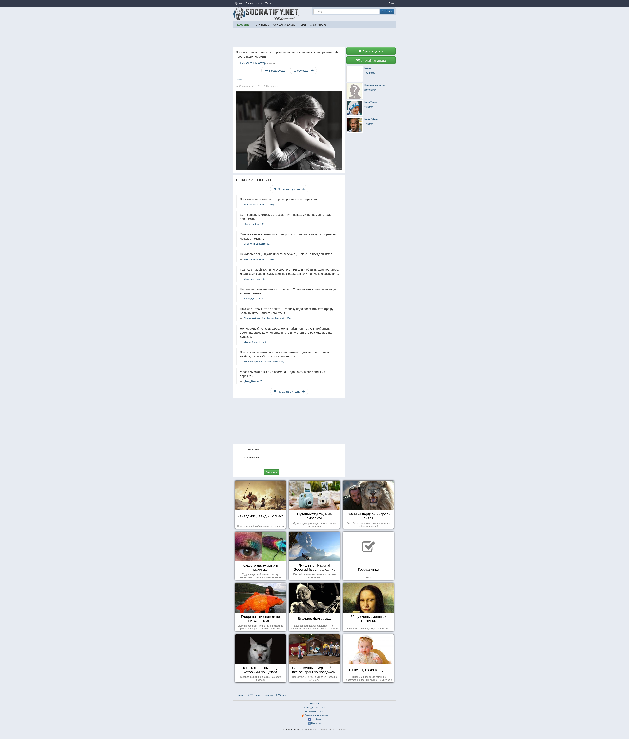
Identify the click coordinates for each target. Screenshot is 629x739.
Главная (240, 695)
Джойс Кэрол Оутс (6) (255, 341)
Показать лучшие (289, 189)
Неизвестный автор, (258, 63)
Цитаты (238, 3)
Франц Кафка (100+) (255, 224)
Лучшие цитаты (373, 51)
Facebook (316, 719)
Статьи (249, 3)
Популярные (261, 24)
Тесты (268, 3)
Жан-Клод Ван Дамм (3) (257, 243)
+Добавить (242, 24)
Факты (259, 3)
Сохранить (271, 472)
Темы (302, 24)
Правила (314, 703)
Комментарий (251, 457)
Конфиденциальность (314, 707)
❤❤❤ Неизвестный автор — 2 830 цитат (267, 695)
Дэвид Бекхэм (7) (253, 381)
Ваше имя (253, 449)
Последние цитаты (314, 711)
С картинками (318, 24)
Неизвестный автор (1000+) (259, 204)
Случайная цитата (284, 24)
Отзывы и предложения (316, 715)
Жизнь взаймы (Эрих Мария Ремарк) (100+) (267, 318)
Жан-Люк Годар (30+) (255, 278)
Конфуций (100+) (253, 298)
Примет (239, 78)
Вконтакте (316, 722)
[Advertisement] (314, 37)
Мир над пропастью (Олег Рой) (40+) (264, 361)
